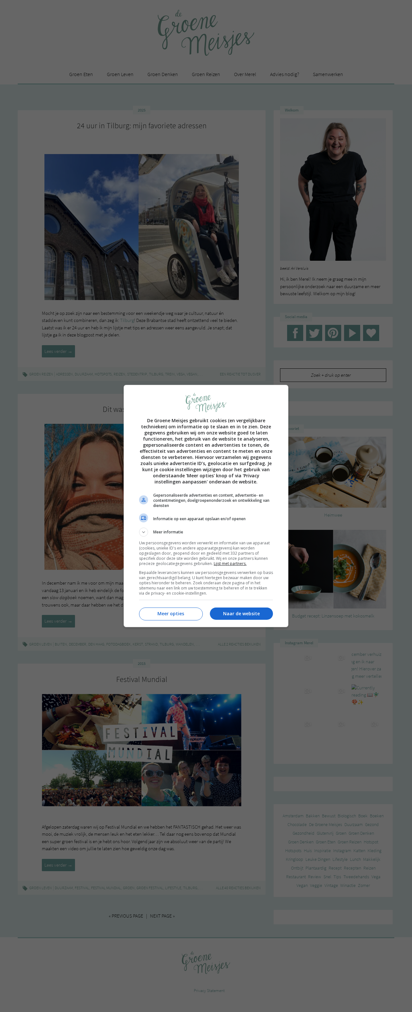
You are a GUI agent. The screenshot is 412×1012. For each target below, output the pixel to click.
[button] (206, 532)
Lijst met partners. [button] (230, 563)
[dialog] (206, 506)
